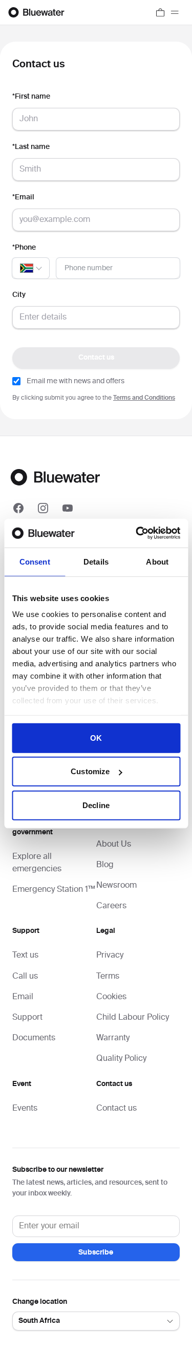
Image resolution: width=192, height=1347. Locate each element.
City (19, 294)
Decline (96, 804)
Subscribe (95, 1252)
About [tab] (157, 561)
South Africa (39, 1320)
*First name (31, 96)
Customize (90, 771)
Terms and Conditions (144, 398)
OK (96, 737)
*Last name (31, 147)
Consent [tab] (34, 561)
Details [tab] (96, 561)
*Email (23, 197)
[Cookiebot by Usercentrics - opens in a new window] (136, 533)
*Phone (24, 247)
